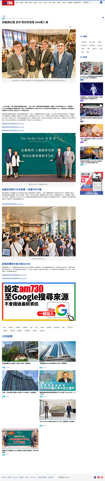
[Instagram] (98, 477)
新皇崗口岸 (84, 45)
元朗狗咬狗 (84, 42)
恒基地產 (11, 327)
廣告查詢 (4, 477)
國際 (82, 164)
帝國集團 (25, 327)
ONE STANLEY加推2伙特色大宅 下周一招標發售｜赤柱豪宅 (57, 421)
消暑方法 (95, 48)
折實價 (42, 327)
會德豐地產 (27, 330)
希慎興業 (18, 327)
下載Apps (27, 477)
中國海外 (35, 330)
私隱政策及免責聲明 (42, 477)
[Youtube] (102, 477)
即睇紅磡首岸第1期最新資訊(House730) (13, 123)
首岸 (37, 327)
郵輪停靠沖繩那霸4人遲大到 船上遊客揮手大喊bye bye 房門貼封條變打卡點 (91, 161)
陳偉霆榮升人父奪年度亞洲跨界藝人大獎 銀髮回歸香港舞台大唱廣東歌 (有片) (91, 97)
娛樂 (82, 100)
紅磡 (31, 327)
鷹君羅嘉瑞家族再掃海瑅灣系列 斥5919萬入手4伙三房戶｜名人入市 (57, 393)
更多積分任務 (60, 471)
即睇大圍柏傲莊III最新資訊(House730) (12, 204)
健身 (101, 48)
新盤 (4, 327)
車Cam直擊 (92, 42)
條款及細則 (50, 477)
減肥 (83, 52)
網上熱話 (100, 45)
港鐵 (63, 327)
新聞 (82, 121)
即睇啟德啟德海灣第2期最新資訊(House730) (14, 278)
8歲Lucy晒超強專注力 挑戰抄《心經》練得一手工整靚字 (91, 139)
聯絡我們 (21, 477)
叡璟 (89, 48)
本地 (82, 79)
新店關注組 (92, 45)
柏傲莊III (5, 330)
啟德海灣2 (42, 330)
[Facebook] (95, 477)
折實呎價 (12, 330)
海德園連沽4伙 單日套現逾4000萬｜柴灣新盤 (53, 363)
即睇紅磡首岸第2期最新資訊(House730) (13, 127)
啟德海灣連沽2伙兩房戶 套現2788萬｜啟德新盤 (16, 363)
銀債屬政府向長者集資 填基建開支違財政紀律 (91, 118)
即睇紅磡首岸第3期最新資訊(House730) (13, 130)
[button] (80, 2)
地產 (3, 18)
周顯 (88, 52)
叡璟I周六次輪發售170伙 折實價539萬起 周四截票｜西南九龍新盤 (20, 451)
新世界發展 (56, 327)
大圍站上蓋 (70, 327)
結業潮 (99, 42)
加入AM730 (33, 477)
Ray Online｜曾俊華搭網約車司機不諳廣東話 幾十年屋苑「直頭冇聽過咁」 (91, 77)
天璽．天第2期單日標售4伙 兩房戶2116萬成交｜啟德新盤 (19, 392)
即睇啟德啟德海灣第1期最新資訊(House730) (14, 275)
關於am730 (15, 477)
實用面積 (49, 327)
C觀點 (83, 48)
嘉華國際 (20, 330)
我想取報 (9, 477)
